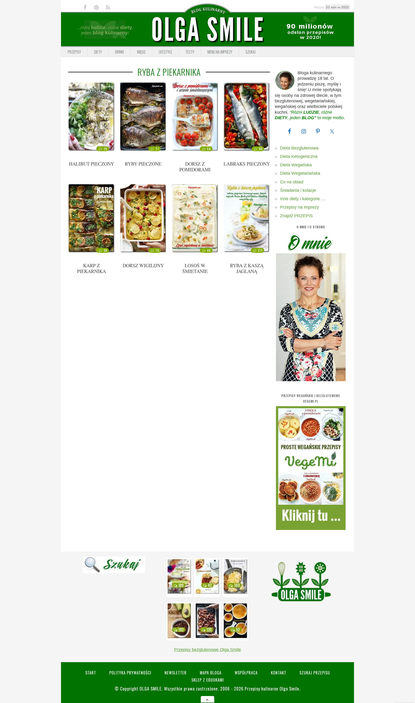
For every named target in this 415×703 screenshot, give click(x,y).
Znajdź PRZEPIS (296, 215)
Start (90, 673)
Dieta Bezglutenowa (299, 148)
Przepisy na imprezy (299, 207)
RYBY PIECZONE (143, 164)
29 (105, 148)
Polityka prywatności (130, 673)
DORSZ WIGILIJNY (143, 265)
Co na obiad (291, 182)
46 (209, 250)
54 (209, 148)
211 (260, 250)
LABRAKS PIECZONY (247, 164)
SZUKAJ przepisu (314, 673)
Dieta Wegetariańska (300, 173)
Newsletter (176, 673)
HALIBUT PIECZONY (91, 164)
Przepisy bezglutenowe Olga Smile (207, 649)
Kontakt (278, 673)
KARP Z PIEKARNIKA (91, 268)
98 (105, 250)
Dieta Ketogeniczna (298, 156)
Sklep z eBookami (207, 680)
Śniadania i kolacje (298, 190)
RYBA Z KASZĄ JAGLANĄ (246, 268)
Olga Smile (151, 688)
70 (157, 250)
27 (157, 148)
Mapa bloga (210, 673)
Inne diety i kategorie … (302, 198)
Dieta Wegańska (296, 164)
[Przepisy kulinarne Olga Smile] (207, 29)
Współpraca (246, 673)
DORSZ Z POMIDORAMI (195, 167)
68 (260, 148)
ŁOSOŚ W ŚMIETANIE (195, 268)
